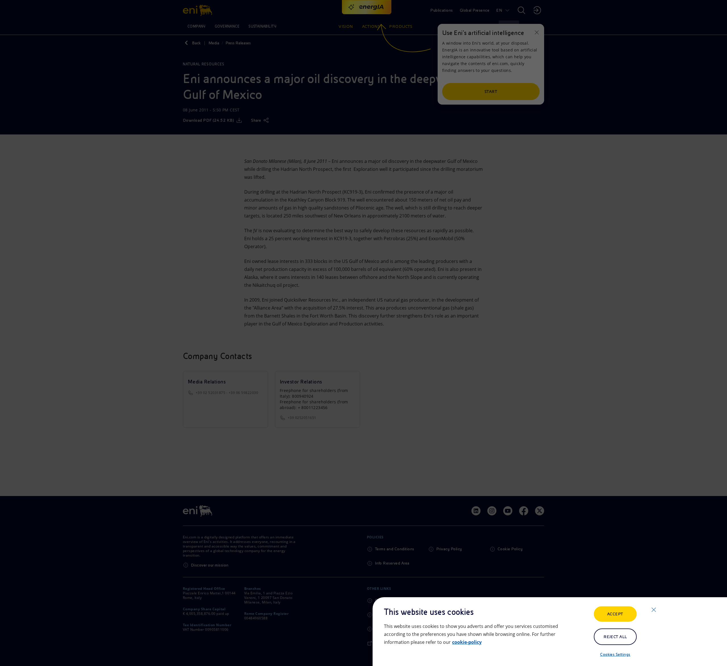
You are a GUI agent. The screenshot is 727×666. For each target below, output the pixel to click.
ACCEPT (615, 614)
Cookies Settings (615, 654)
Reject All (615, 636)
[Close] (653, 609)
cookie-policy (467, 642)
